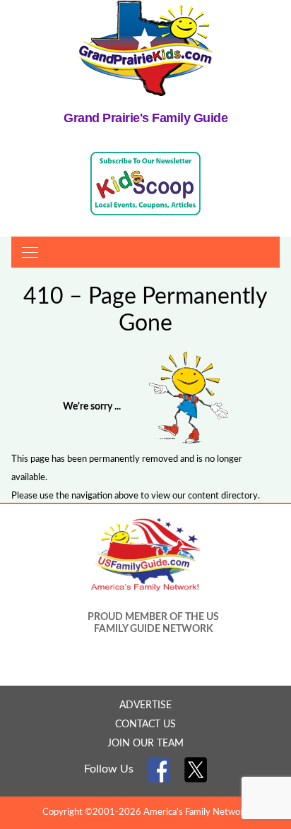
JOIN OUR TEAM (145, 744)
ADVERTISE (145, 705)
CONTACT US (145, 724)
